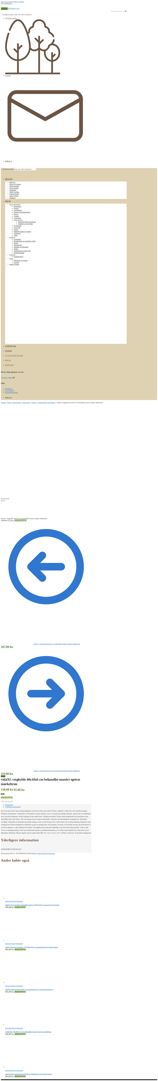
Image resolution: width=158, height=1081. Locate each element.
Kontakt (8, 76)
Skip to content (19, 2)
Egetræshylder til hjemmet (46, 403)
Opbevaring (26, 403)
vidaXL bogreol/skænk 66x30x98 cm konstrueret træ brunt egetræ (28, 1074)
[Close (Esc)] (2, 498)
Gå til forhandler (20, 520)
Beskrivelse (9, 805)
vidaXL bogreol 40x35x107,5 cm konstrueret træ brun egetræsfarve (29, 989)
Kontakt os (9, 389)
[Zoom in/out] (8, 498)
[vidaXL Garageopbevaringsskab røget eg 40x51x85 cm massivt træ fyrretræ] (21, 898)
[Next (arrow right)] (4, 500)
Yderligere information (13, 807)
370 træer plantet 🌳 (8, 378)
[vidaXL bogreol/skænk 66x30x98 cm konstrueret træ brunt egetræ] (21, 1067)
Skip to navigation (7, 2)
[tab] (48, 805)
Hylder (33, 403)
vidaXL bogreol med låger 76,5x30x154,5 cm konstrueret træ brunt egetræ (31, 947)
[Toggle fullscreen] (6, 498)
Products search (8, 14)
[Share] (4, 498)
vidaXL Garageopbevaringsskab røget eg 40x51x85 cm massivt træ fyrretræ (32, 905)
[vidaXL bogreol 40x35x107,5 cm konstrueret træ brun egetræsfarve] (21, 982)
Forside (3, 403)
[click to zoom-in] (46, 449)
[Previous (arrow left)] (2, 500)
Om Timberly (9, 391)
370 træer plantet (11, 18)
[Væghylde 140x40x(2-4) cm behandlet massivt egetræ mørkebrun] (21, 1025)
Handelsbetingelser (11, 392)
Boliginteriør (16, 403)
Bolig (9, 403)
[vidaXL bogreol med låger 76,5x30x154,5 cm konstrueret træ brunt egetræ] (21, 940)
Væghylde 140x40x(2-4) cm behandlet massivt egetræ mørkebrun (28, 1032)
